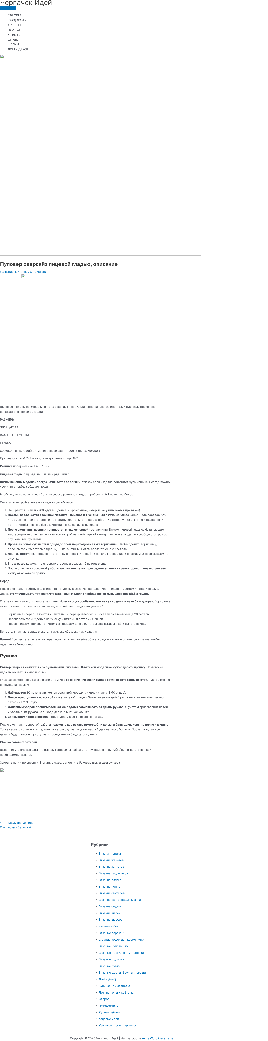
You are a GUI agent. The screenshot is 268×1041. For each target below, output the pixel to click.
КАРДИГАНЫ (17, 20)
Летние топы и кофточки (117, 992)
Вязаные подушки (111, 959)
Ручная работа (109, 1012)
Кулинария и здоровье (115, 986)
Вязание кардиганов (113, 873)
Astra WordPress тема (157, 1038)
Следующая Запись (16, 827)
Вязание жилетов (111, 866)
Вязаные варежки (111, 933)
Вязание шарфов (110, 919)
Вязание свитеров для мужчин (121, 900)
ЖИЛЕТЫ (14, 35)
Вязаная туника (110, 853)
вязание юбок (109, 926)
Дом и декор (108, 979)
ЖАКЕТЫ (14, 25)
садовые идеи (109, 1019)
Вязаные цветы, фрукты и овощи (122, 972)
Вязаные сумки (109, 966)
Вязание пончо (109, 886)
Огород (104, 999)
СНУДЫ (13, 40)
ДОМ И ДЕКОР (18, 49)
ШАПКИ (13, 44)
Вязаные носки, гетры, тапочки (121, 953)
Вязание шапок (109, 913)
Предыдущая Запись (16, 823)
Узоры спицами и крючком (118, 1025)
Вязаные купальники (114, 946)
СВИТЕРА (15, 15)
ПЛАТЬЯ (14, 30)
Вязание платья (110, 880)
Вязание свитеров (14, 272)
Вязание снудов (110, 906)
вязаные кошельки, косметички (121, 939)
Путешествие (108, 1005)
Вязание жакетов (111, 860)
